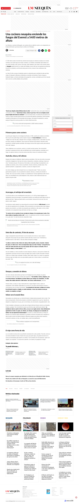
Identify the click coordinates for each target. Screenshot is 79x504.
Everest (20, 388)
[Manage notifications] (76, 497)
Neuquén (27, 11)
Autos (54, 11)
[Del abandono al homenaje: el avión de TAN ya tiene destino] (48, 403)
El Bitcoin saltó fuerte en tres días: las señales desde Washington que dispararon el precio (48, 477)
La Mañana (34, 31)
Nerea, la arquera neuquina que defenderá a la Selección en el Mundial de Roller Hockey (28, 376)
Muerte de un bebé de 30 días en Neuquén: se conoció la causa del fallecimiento (26, 378)
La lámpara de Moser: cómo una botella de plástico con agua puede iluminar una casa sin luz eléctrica (65, 444)
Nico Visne (12, 50)
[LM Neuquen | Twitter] (72, 11)
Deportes (61, 490)
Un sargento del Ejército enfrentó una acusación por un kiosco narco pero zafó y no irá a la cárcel (30, 445)
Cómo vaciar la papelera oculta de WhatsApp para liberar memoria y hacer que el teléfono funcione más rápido (65, 464)
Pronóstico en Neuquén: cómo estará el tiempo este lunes (13, 434)
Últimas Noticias (21, 11)
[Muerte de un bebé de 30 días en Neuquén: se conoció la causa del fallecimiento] (31, 403)
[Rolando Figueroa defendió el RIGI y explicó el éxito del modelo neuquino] (65, 403)
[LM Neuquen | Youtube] (76, 11)
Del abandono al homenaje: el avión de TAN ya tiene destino (21, 381)
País (50, 11)
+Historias (32, 388)
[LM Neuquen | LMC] (17, 8)
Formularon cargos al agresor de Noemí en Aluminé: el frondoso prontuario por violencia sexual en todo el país (30, 467)
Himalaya (16, 388)
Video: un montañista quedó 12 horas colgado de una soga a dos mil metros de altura (48, 435)
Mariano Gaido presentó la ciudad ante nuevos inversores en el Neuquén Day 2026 (43, 353)
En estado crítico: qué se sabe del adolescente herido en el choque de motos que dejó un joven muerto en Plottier (30, 435)
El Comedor (26, 388)
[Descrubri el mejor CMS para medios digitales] (69, 501)
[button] (1, 11)
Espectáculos (59, 11)
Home (15, 11)
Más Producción (45, 11)
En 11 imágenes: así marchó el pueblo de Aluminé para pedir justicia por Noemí (29, 477)
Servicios (61, 494)
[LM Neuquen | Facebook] (70, 11)
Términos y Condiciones (55, 495)
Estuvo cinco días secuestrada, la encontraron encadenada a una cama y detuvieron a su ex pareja (48, 467)
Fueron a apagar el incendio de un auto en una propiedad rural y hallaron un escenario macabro (47, 456)
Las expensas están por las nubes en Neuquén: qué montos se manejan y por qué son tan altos (13, 454)
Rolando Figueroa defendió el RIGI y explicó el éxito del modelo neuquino (65, 410)
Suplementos (54, 494)
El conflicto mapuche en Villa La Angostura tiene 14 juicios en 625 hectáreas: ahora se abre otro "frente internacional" (13, 444)
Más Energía (38, 11)
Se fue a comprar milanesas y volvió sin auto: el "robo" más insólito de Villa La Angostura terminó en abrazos (29, 456)
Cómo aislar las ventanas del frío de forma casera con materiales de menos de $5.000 (65, 454)
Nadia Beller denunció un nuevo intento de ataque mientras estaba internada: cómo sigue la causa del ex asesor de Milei (48, 445)
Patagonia (53, 490)
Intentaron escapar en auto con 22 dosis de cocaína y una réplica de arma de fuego (20, 353)
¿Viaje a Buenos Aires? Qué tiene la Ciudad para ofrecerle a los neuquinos (13, 463)
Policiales (32, 11)
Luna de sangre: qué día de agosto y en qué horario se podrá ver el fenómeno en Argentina (65, 435)
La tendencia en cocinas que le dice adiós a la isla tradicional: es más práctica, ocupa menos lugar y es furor (65, 474)
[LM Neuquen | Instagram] (74, 11)
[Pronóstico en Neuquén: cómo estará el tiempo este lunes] (13, 426)
